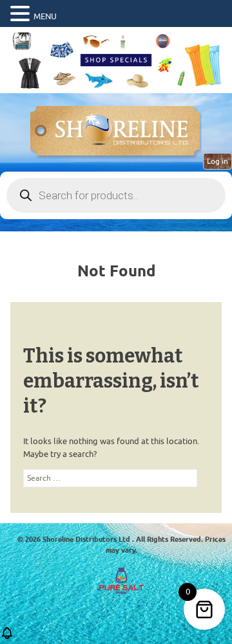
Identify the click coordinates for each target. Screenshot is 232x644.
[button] (22, 14)
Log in (217, 161)
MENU (45, 16)
